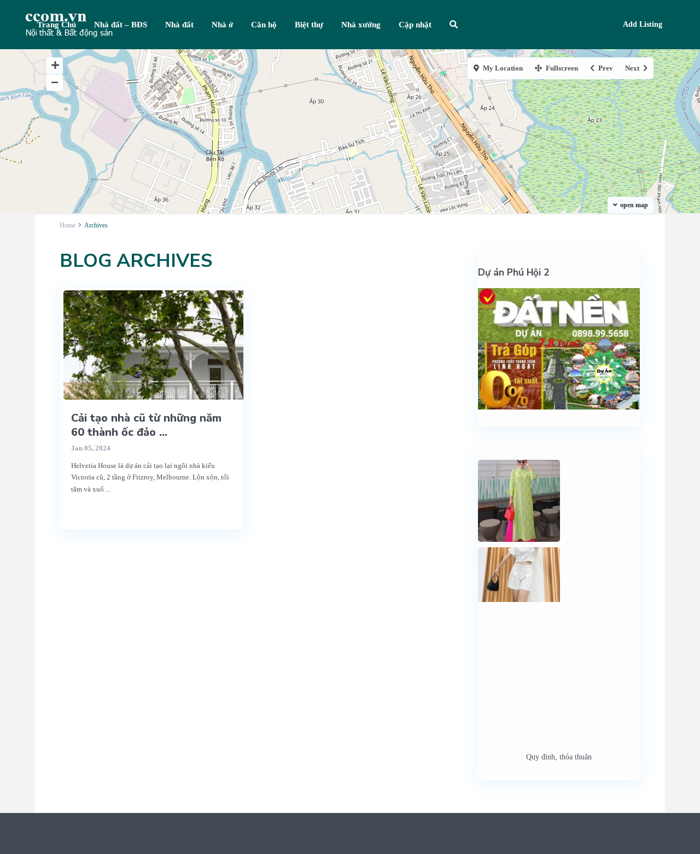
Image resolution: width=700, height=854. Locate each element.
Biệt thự (309, 24)
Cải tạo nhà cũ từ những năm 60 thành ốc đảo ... (146, 425)
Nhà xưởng (361, 24)
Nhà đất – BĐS (120, 24)
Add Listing (642, 24)
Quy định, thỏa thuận (559, 757)
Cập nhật (415, 24)
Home (67, 225)
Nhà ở (222, 24)
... (108, 489)
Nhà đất (179, 24)
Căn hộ (264, 24)
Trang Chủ (56, 24)
